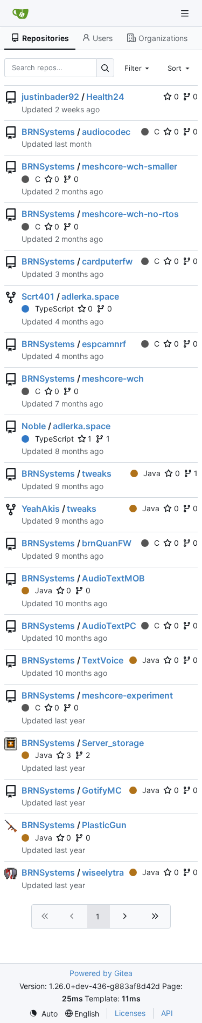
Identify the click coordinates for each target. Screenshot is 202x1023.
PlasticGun (104, 824)
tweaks (97, 473)
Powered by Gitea (101, 973)
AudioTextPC (109, 625)
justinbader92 (50, 96)
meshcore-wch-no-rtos (130, 213)
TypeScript (54, 308)
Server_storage (113, 742)
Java (152, 473)
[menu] (43, 1013)
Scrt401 (38, 296)
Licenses (130, 1013)
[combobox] (138, 67)
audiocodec (106, 131)
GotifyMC (102, 790)
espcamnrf (104, 343)
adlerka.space (90, 296)
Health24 (105, 96)
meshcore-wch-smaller (129, 166)
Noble (34, 426)
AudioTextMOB (113, 578)
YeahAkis (41, 508)
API (167, 1013)
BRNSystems (48, 131)
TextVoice (102, 660)
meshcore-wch (113, 378)
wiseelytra (103, 872)
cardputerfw (107, 261)
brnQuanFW (106, 543)
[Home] (20, 13)
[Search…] (105, 67)
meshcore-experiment (127, 695)
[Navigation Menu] (186, 13)
